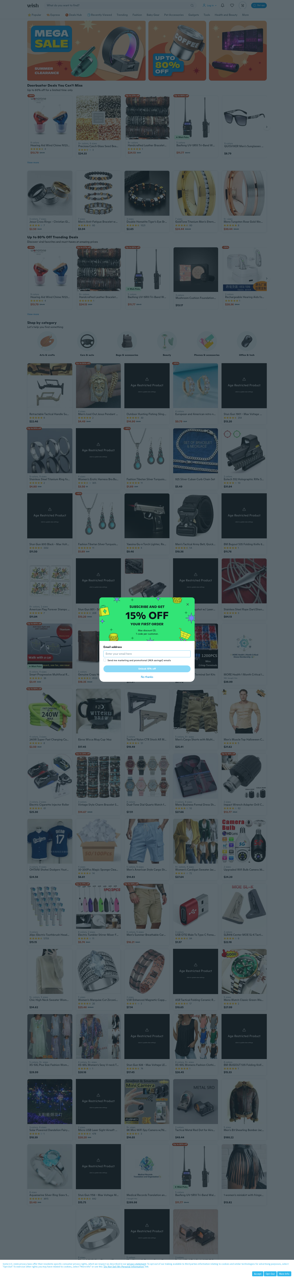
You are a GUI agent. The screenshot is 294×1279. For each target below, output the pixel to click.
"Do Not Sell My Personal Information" (124, 1266)
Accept (258, 1273)
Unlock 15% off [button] (147, 668)
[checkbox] (104, 660)
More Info (284, 1273)
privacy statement (136, 1263)
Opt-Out (270, 1273)
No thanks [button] (147, 677)
